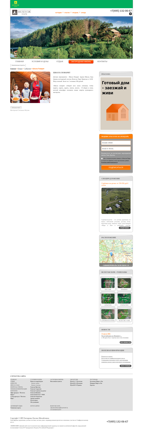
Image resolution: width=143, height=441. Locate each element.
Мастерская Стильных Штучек (19, 110)
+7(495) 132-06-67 (121, 11)
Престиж (108, 289)
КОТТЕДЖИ (58, 12)
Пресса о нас (15, 385)
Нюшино (124, 289)
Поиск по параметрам (36, 381)
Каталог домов (35, 383)
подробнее (124, 228)
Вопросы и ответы (106, 356)
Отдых (59, 61)
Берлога (92, 385)
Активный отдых (16, 406)
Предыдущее (16, 107)
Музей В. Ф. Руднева (76, 385)
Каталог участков (36, 385)
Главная (19, 61)
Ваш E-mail (108, 149)
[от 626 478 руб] (108, 287)
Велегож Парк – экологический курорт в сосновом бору (59, 407)
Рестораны (93, 379)
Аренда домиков (35, 398)
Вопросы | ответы (16, 387)
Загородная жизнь (81, 62)
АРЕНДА (83, 12)
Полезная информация (18, 389)
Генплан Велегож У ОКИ (37, 394)
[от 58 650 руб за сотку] (108, 318)
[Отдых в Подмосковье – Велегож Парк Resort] (24, 12)
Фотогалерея (34, 400)
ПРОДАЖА (75, 12)
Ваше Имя (107, 143)
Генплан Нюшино (35, 392)
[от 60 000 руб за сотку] (124, 287)
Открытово (124, 305)
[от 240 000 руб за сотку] (108, 303)
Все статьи (125, 366)
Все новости (125, 342)
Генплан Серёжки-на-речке (38, 391)
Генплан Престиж (35, 387)
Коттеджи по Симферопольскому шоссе (113, 358)
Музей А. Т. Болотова (76, 381)
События (27, 69)
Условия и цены (40, 61)
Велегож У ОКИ (124, 320)
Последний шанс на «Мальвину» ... (111, 336)
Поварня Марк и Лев (96, 383)
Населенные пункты (56, 381)
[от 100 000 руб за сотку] (124, 303)
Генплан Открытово (36, 396)
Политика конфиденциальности (109, 162)
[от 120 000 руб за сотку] (124, 318)
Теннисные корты (15, 408)
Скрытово (108, 305)
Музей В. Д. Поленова (76, 383)
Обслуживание (34, 402)
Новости (13, 383)
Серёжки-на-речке (108, 320)
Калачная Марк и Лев (96, 381)
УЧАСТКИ (67, 12)
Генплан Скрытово (35, 389)
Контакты (102, 61)
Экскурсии (74, 379)
